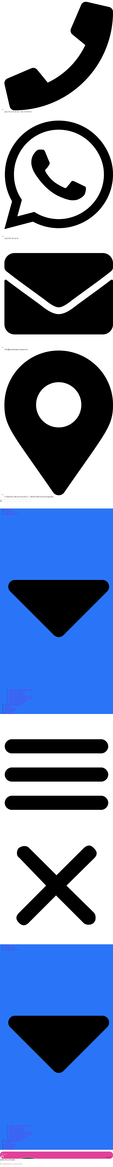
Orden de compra (17, 702)
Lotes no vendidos (17, 694)
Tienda (7, 707)
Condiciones (9, 512)
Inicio (6, 509)
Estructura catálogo (18, 700)
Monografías (9, 709)
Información (9, 711)
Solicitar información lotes (20, 696)
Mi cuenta (8, 713)
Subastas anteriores (13, 705)
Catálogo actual (16, 692)
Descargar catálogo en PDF (21, 690)
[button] (56, 829)
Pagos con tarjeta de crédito (21, 698)
